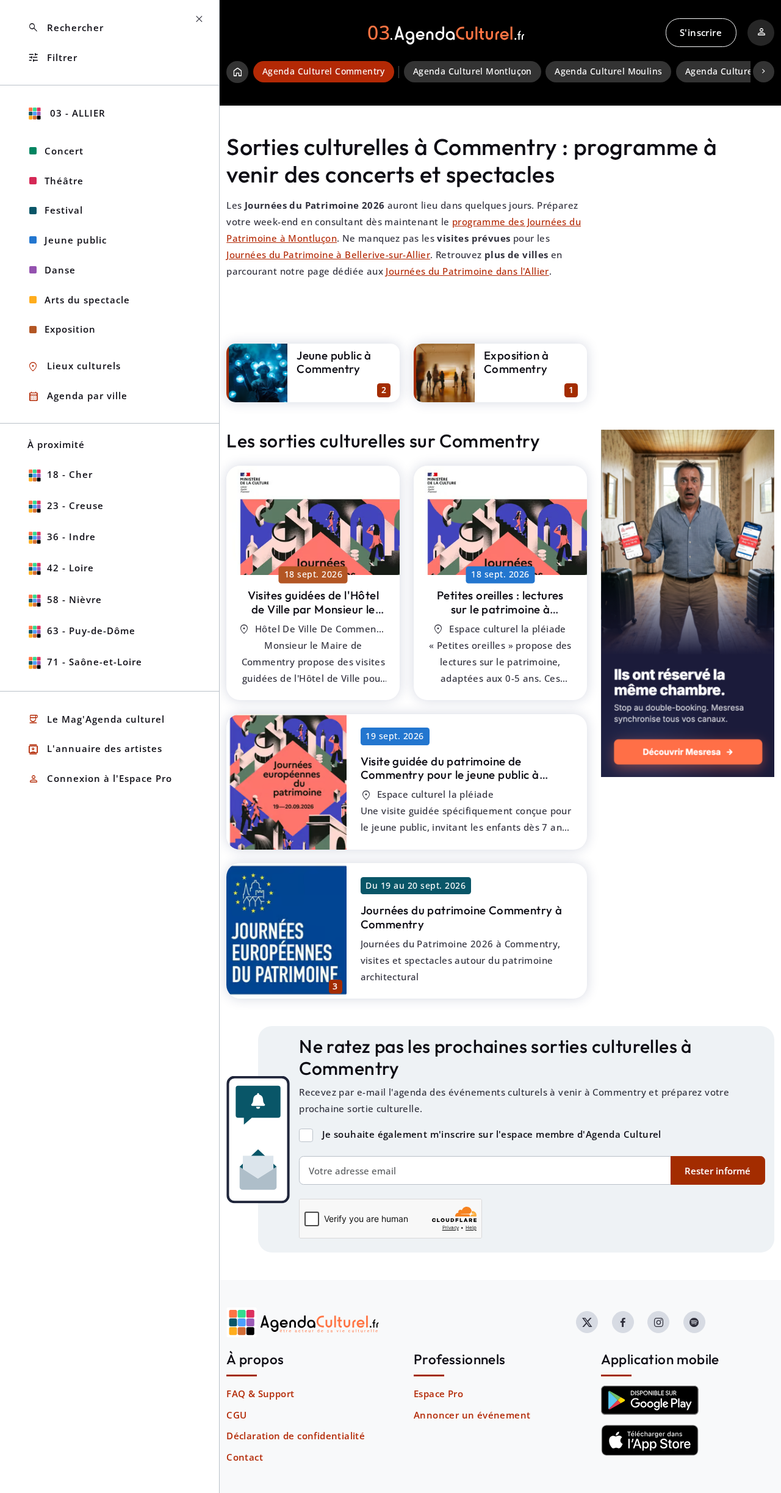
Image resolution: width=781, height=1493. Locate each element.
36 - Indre (71, 536)
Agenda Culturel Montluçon (472, 71)
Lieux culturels (74, 367)
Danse (60, 270)
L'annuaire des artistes (94, 749)
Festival (64, 210)
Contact (244, 1457)
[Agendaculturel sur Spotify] (694, 1322)
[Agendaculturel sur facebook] (623, 1322)
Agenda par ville (77, 396)
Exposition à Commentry (516, 362)
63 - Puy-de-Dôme (91, 630)
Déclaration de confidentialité (295, 1436)
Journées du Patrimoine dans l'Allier (467, 271)
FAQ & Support (260, 1393)
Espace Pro (438, 1393)
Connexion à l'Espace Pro (99, 779)
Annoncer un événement (472, 1415)
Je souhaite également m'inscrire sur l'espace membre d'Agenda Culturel (491, 1134)
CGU (236, 1415)
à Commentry (313, 609)
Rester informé (717, 1171)
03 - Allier (76, 113)
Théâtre (64, 181)
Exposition (70, 329)
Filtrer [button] (52, 58)
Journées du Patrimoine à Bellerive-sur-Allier (328, 254)
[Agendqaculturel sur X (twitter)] (587, 1322)
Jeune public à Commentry (334, 362)
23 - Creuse (75, 505)
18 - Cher (70, 474)
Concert (64, 151)
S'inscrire (701, 32)
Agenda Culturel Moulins (608, 71)
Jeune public (76, 240)
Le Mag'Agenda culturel (96, 719)
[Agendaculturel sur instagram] (658, 1322)
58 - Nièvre (74, 599)
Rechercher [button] (65, 28)
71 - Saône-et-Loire (94, 662)
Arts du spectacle (87, 300)
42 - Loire (70, 568)
